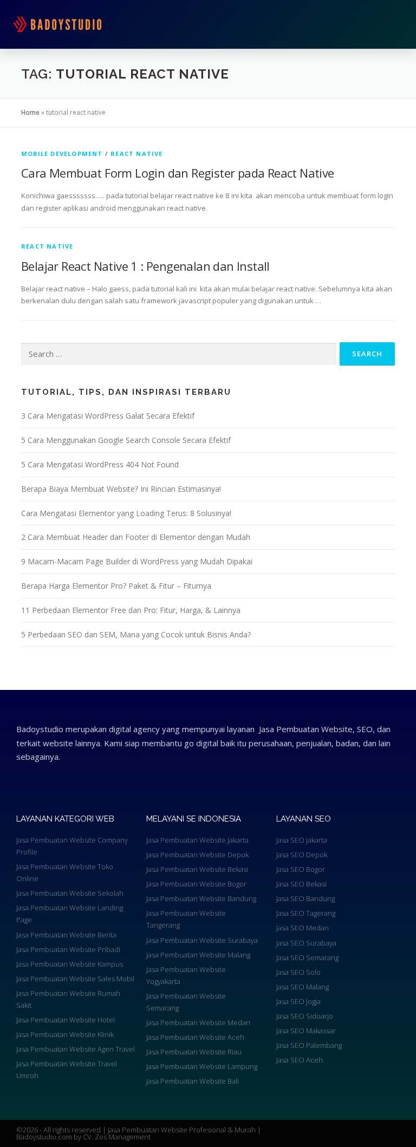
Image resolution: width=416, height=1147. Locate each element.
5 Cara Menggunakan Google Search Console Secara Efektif (126, 440)
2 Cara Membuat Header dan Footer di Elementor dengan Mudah (135, 537)
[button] (298, 24)
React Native (136, 153)
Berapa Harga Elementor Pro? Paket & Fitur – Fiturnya (116, 586)
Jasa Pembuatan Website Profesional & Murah (182, 1130)
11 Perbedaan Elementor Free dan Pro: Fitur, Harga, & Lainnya (130, 610)
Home (30, 112)
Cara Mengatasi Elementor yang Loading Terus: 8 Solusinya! (126, 513)
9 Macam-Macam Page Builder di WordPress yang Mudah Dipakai (136, 561)
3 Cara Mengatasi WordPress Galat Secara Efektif (107, 415)
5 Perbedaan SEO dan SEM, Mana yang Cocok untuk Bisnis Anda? (136, 634)
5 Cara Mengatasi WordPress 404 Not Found (100, 464)
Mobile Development (62, 153)
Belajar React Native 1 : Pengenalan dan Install (145, 266)
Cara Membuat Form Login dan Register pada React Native (177, 173)
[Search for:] (178, 354)
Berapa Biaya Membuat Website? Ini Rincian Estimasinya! (121, 489)
